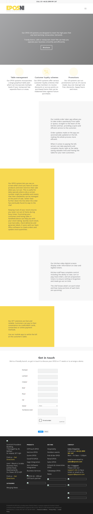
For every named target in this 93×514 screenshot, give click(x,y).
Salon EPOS (51, 462)
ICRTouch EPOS (33, 449)
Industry (24, 406)
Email (23, 388)
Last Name (25, 376)
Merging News (12, 487)
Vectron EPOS (32, 452)
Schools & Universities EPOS (56, 466)
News (49, 474)
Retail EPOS (51, 459)
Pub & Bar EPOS (53, 455)
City (23, 400)
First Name (25, 370)
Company (24, 382)
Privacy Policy (52, 509)
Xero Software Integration (32, 466)
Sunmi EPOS (31, 455)
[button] (85, 8)
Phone (24, 394)
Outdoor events (53, 452)
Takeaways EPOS (53, 471)
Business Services (34, 471)
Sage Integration (33, 462)
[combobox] (48, 406)
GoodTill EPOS (32, 459)
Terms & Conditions (42, 509)
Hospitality (51, 449)
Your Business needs (27, 410)
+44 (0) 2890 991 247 (50, 2)
